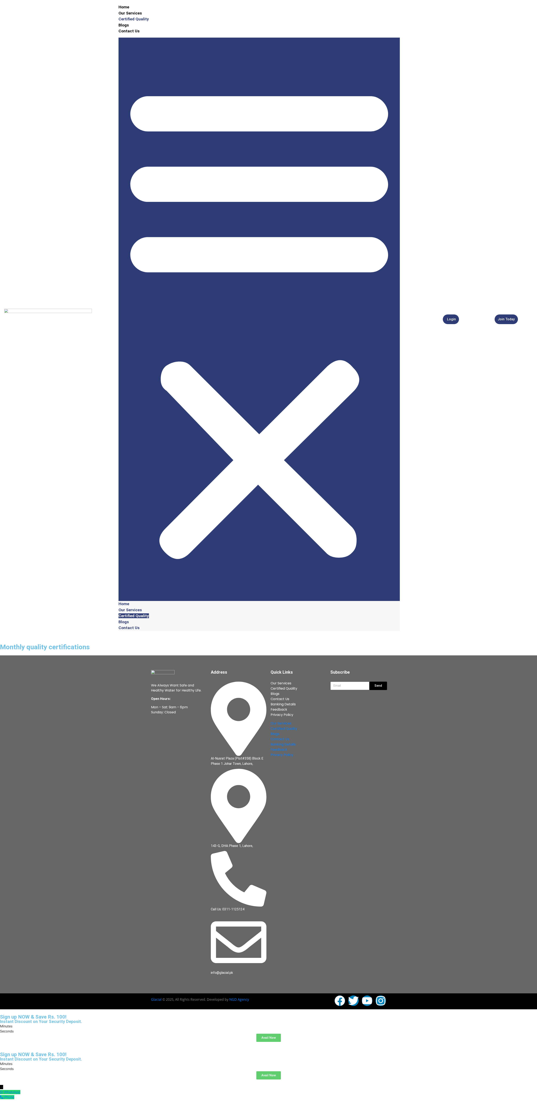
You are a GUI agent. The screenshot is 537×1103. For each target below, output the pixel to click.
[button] (259, 319)
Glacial (156, 999)
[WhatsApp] (2, 1092)
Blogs (124, 25)
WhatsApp (12, 1092)
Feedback (279, 709)
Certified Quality (134, 19)
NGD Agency (239, 999)
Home (124, 7)
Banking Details (283, 704)
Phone (9, 1097)
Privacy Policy (282, 714)
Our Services (130, 13)
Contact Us (129, 31)
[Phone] (2, 1097)
